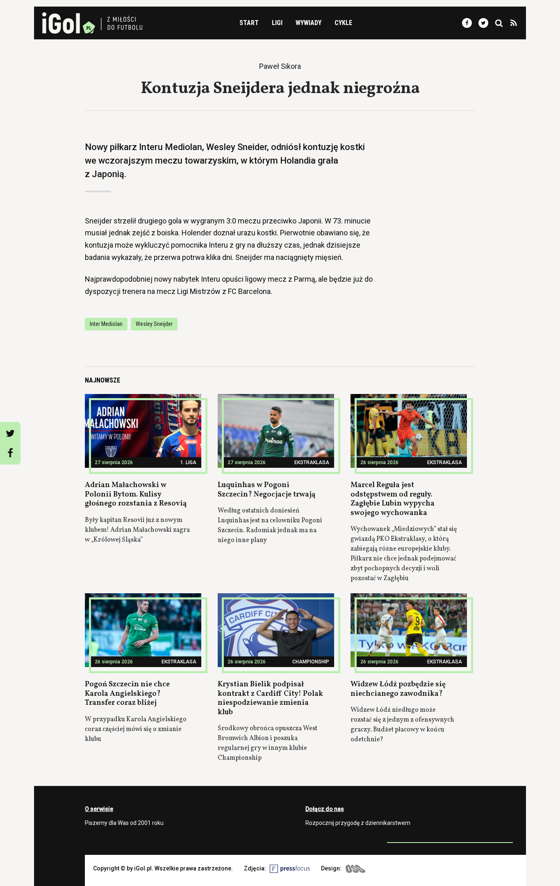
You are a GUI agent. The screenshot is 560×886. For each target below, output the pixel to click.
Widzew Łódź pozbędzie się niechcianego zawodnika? (398, 689)
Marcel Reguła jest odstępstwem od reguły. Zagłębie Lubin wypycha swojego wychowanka (393, 499)
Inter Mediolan (106, 324)
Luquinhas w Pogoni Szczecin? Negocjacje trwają (266, 490)
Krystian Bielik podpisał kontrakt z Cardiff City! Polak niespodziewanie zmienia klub (270, 698)
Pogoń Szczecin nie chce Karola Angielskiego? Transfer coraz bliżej (127, 693)
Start (249, 23)
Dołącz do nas (324, 809)
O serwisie (99, 809)
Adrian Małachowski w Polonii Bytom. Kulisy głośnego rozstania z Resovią (136, 494)
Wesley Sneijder (154, 324)
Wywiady (308, 23)
